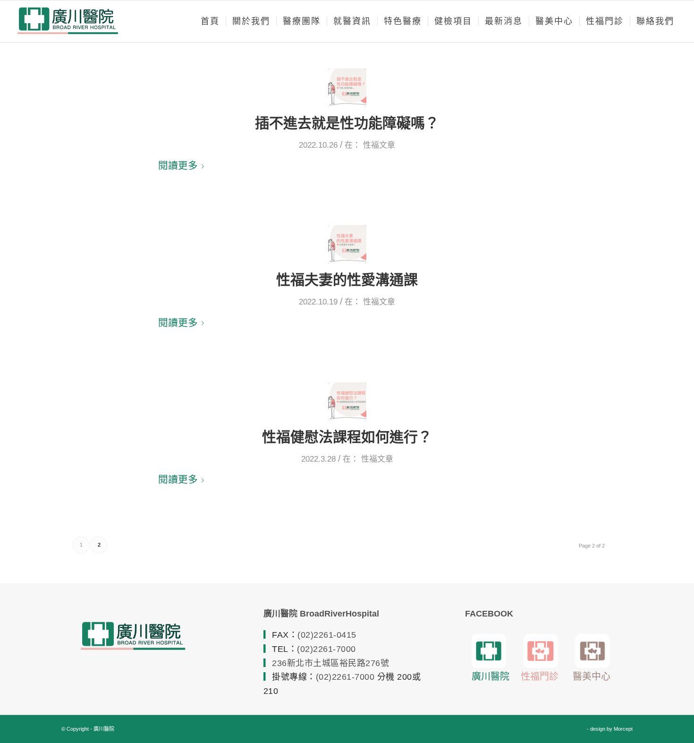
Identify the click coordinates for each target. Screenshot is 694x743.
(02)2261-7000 (326, 649)
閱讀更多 (178, 165)
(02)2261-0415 (326, 635)
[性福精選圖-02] (347, 244)
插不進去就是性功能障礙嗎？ (347, 123)
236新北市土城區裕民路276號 (330, 663)
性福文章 (379, 145)
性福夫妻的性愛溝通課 (347, 279)
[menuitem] (210, 21)
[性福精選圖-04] (347, 87)
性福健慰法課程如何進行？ (347, 437)
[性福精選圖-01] (347, 401)
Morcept (623, 729)
